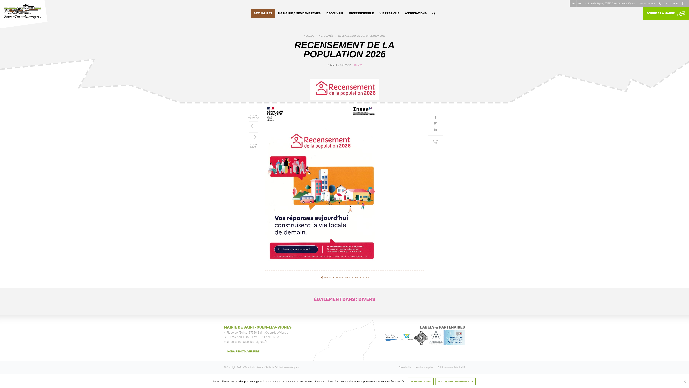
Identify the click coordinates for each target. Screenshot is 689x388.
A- (579, 3)
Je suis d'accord (421, 381)
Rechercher (434, 13)
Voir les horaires (647, 3)
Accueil (309, 35)
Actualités (263, 13)
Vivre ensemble (361, 13)
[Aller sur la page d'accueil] (22, 11)
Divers (358, 65)
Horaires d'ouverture (243, 351)
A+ (573, 3)
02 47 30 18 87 (670, 3)
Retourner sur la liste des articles (347, 277)
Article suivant (254, 146)
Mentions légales (424, 367)
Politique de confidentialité (451, 367)
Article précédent (253, 117)
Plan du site (405, 367)
